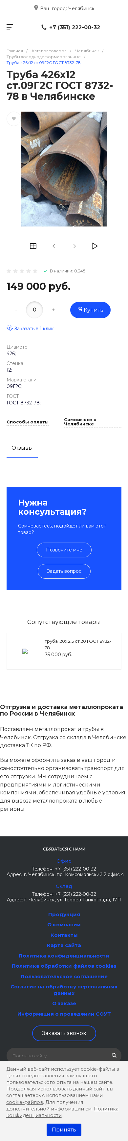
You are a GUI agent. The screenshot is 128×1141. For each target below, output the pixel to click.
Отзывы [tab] (22, 448)
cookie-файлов (24, 1102)
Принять (64, 1130)
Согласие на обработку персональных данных (64, 989)
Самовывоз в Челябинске (80, 422)
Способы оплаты (28, 422)
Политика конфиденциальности (64, 956)
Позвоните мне (64, 550)
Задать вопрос (64, 571)
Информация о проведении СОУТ (64, 1014)
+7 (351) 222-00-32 (74, 27)
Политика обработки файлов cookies (64, 966)
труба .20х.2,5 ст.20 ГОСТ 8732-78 (78, 644)
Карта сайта (64, 945)
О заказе (64, 1003)
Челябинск (81, 8)
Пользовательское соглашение (64, 976)
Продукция (64, 914)
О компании (64, 924)
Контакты (64, 935)
